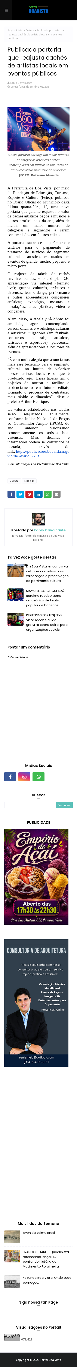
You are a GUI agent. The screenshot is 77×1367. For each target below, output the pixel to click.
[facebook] (10, 776)
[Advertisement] (36, 1145)
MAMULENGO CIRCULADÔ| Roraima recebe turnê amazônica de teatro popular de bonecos (45, 597)
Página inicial (15, 30)
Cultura (29, 30)
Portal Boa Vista (50, 1360)
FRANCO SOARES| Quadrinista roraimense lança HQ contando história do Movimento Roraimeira (46, 1259)
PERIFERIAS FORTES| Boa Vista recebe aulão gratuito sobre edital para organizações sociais (47, 622)
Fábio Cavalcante (21, 83)
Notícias (29, 481)
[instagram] (24, 776)
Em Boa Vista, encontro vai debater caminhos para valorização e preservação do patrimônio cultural (47, 573)
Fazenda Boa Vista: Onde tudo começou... (47, 1280)
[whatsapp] (38, 776)
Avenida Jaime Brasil (39, 1232)
